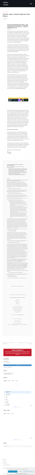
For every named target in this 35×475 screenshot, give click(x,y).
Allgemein (4, 18)
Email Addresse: (6, 361)
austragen (26, 324)
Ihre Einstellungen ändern (15, 324)
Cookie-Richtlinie (17, 473)
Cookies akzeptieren (13, 471)
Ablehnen (20, 471)
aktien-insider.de (18, 185)
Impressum (25, 473)
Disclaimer (4, 459)
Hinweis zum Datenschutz (7, 367)
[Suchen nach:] (17, 446)
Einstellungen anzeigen (28, 471)
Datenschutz (21, 473)
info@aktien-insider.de (21, 314)
